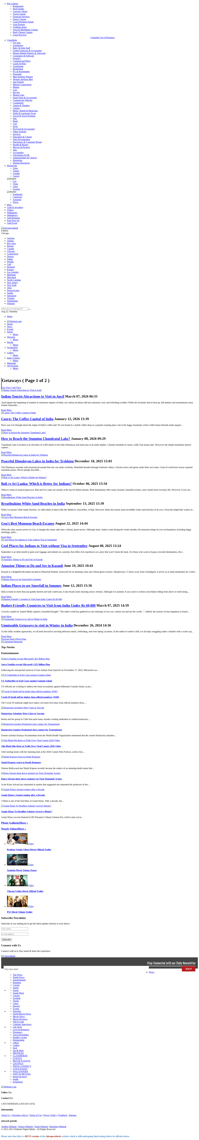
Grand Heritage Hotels (23, 22)
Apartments (18, 66)
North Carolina (14, 280)
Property (17, 58)
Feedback (62, 1115)
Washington (12, 301)
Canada (10, 248)
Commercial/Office (21, 61)
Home (10, 324)
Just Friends (18, 82)
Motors (16, 87)
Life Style (17, 1027)
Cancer (16, 176)
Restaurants (18, 6)
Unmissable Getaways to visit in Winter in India (37, 625)
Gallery (16, 1045)
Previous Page (7, 639)
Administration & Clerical (25, 158)
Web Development (21, 139)
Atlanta (10, 241)
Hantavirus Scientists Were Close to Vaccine (22, 713)
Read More (6, 410)
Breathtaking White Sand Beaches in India (33, 503)
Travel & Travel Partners (24, 116)
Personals (17, 74)
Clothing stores (20, 27)
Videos (10, 210)
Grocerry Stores (20, 11)
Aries (15, 168)
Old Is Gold (18, 1022)
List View (6, 387)
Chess (15, 1003)
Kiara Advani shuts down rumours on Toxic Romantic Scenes (31, 779)
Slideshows (12, 215)
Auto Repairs (19, 24)
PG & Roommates (21, 71)
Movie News (19, 1016)
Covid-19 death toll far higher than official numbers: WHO (30, 697)
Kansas (10, 269)
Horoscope (12, 165)
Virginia (10, 298)
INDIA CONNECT (22, 1066)
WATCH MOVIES (22, 1074)
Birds (15, 121)
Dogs (15, 126)
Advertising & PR (21, 155)
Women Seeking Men (23, 79)
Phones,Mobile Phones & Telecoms (29, 53)
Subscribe (6, 939)
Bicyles (16, 92)
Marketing (17, 160)
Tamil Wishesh (41, 1126)
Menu (9, 316)
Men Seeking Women (23, 76)
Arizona (10, 238)
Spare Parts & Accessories (25, 97)
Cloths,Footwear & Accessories (27, 50)
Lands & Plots (19, 63)
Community (18, 103)
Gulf (9, 264)
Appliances (18, 45)
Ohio (9, 288)
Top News (17, 974)
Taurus (16, 171)
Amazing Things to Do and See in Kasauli (32, 566)
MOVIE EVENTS (21, 1061)
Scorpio (16, 189)
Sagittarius (17, 194)
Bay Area (11, 243)
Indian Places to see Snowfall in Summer (31, 585)
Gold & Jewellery (15, 207)
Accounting (18, 152)
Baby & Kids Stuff (21, 48)
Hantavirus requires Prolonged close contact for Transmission (31, 730)
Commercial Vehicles (22, 100)
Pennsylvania (13, 290)
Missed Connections (22, 84)
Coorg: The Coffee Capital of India (27, 419)
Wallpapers (12, 212)
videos (16, 1042)
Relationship (18, 1040)
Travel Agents (19, 14)
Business (17, 982)
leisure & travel (20, 1076)
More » (23, 822)
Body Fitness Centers (22, 32)
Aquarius (17, 199)
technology (18, 1082)
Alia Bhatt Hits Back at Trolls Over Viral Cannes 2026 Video (31, 746)
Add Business (13, 218)
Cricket (16, 985)
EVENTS (17, 1058)
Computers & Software (23, 56)
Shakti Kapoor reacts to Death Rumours (21, 762)
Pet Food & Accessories (24, 129)
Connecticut (12, 254)
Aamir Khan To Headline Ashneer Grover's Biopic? (26, 811)
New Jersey (12, 282)
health (15, 1079)
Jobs (15, 150)
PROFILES (18, 1053)
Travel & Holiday (21, 1035)
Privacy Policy (50, 1115)
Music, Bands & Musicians (25, 110)
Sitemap (72, 1115)
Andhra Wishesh (8, 1126)
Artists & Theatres (21, 105)
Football (16, 998)
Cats (15, 124)
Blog (9, 205)
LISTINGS (18, 1063)
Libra (15, 186)
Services (17, 134)
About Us (5, 1115)
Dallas (10, 259)
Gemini (16, 173)
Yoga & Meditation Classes (25, 29)
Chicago (11, 251)
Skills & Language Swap (24, 113)
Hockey (16, 1006)
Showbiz (17, 1011)
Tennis (16, 1001)
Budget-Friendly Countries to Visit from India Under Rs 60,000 (48, 605)
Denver (10, 256)
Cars (15, 90)
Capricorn (17, 197)
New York (11, 285)
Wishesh (11, 303)
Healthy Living (20, 1037)
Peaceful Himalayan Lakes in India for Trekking (37, 461)
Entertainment (19, 980)
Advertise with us (20, 1115)
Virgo (15, 184)
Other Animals (19, 131)
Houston (11, 267)
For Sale (17, 43)
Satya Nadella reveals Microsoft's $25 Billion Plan (25, 664)
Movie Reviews (20, 1019)
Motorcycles (18, 95)
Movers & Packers (21, 147)
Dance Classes (19, 19)
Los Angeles (13, 272)
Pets (15, 118)
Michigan (11, 275)
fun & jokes (18, 1050)
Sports (16, 988)
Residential (18, 69)
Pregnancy (18, 1032)
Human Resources (21, 163)
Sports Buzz (18, 993)
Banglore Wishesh (58, 1126)
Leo (14, 181)
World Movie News (22, 1014)
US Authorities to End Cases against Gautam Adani (26, 681)
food (15, 1048)
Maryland (11, 277)
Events (16, 1008)
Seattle (10, 293)
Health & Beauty (20, 144)
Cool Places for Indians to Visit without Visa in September (44, 546)
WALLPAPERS (20, 1071)
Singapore (11, 295)
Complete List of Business (102, 37)
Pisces (16, 202)
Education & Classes (22, 137)
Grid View (16, 387)
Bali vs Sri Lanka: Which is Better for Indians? (36, 484)
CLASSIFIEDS (20, 1055)
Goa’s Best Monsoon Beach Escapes (27, 523)
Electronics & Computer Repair (27, 142)
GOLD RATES (20, 1069)
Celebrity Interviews (22, 1024)
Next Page (21, 639)
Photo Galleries (10, 822)
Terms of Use (35, 1115)
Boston (10, 246)
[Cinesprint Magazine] (12, 641)
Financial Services (21, 16)
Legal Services (19, 35)
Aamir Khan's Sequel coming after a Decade (23, 795)
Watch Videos (9, 828)
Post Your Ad (13, 220)
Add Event (12, 223)
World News (18, 977)
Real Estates (18, 9)
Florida (10, 261)
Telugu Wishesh (25, 1126)
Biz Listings (12, 3)
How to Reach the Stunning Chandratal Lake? (35, 438)
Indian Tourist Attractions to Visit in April (32, 396)
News (151, 972)
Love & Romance (21, 1029)
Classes (16, 108)
